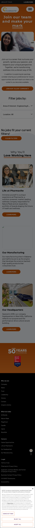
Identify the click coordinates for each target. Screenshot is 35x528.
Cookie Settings (8, 513)
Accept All (17, 524)
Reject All (17, 519)
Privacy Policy (10, 503)
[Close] (33, 489)
